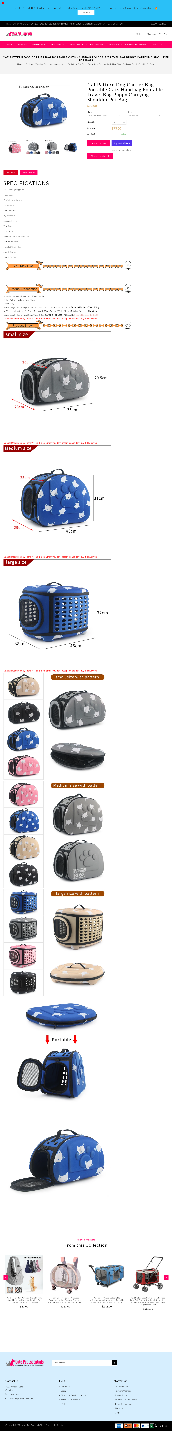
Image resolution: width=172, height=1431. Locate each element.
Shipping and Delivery (70, 1399)
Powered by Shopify (54, 1425)
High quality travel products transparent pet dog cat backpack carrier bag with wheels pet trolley (65, 1300)
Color (89, 112)
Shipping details (28, 172)
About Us (119, 1408)
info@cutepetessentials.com (20, 1398)
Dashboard (66, 1386)
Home (19, 64)
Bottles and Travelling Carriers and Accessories (45, 64)
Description (10, 172)
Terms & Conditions (123, 1404)
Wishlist (162, 24)
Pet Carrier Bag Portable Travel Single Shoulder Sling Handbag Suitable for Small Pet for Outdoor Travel (24, 1300)
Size (130, 112)
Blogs (117, 1412)
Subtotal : (91, 128)
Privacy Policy (121, 1395)
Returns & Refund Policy (126, 1399)
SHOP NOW (86, 13)
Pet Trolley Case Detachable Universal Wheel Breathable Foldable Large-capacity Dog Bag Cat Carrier (106, 1300)
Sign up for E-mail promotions (73, 1395)
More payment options (122, 150)
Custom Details (122, 1386)
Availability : (92, 134)
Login (63, 1391)
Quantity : (91, 122)
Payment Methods (123, 1391)
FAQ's (63, 1404)
